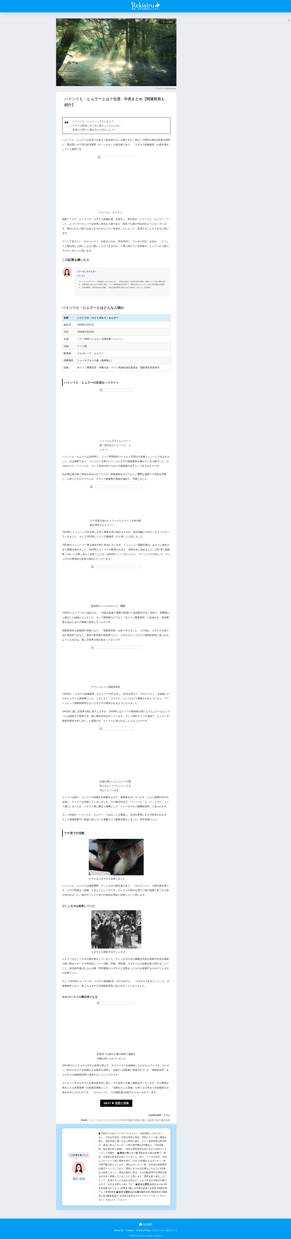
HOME (147, 1224)
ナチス (104, 1120)
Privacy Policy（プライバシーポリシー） (157, 1230)
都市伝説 (165, 1120)
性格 (130, 1120)
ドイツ (94, 1120)
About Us (119, 1230)
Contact (130, 1230)
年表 (122, 1120)
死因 (137, 1120)
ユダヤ (113, 1120)
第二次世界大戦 (150, 1120)
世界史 (167, 1115)
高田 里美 (81, 275)
